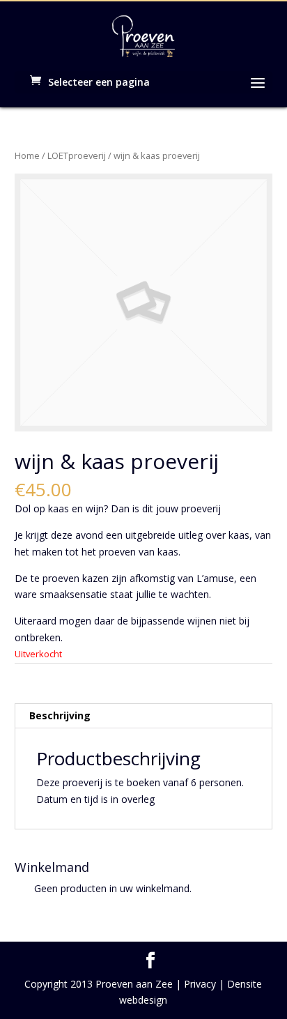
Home (27, 155)
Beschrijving (60, 715)
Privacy (200, 983)
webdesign (143, 999)
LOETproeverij (76, 155)
